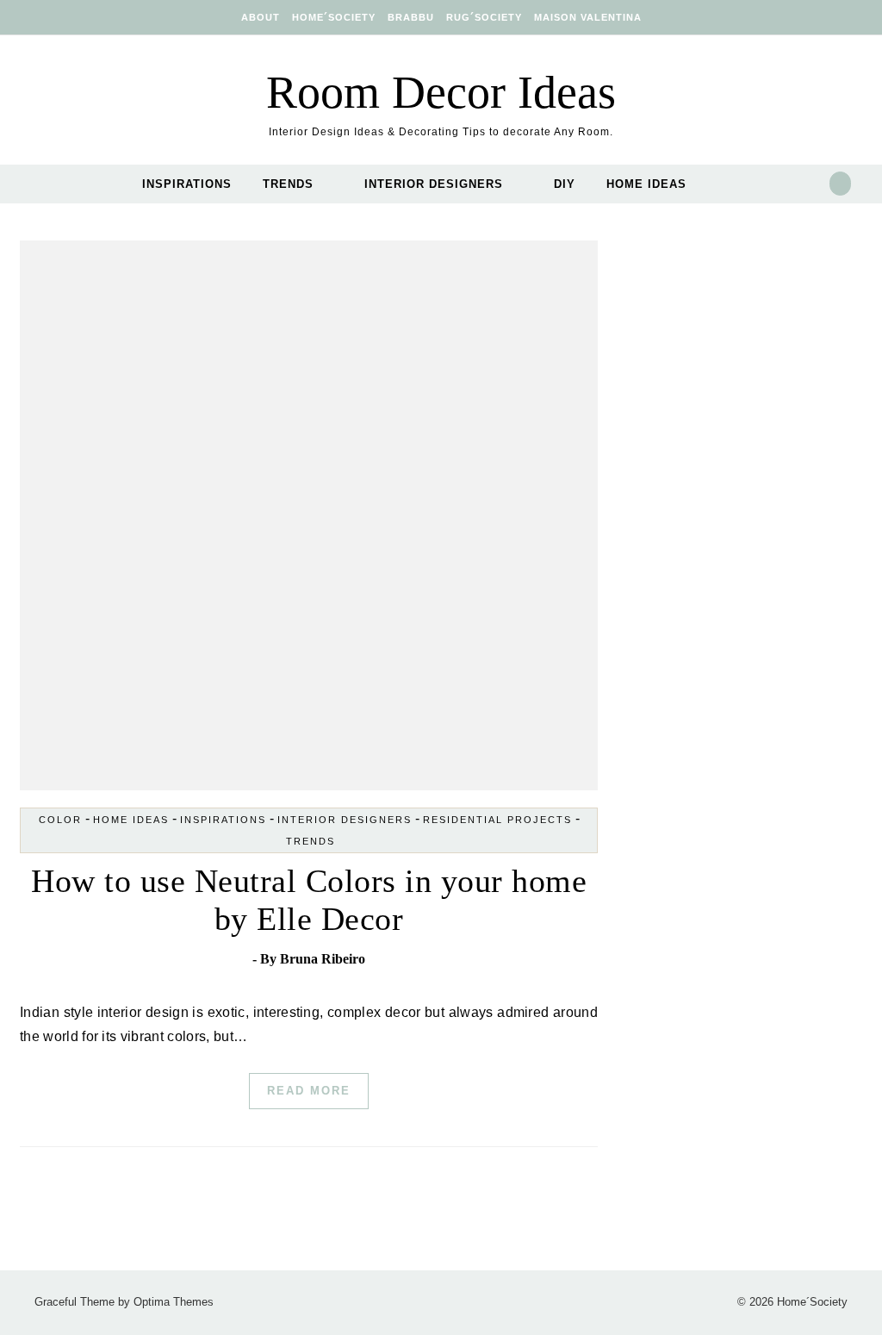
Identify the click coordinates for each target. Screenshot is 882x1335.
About (260, 17)
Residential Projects (497, 819)
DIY (564, 184)
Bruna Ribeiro (322, 958)
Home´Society (334, 17)
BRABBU (411, 17)
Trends (288, 184)
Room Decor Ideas (441, 92)
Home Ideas (646, 184)
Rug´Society (484, 17)
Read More (309, 1090)
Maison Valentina (588, 17)
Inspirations (187, 184)
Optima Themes (174, 1301)
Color (60, 819)
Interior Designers (433, 184)
